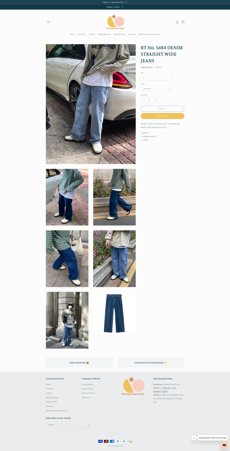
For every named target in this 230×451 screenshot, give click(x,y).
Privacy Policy (87, 384)
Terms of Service (88, 393)
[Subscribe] (88, 425)
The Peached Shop (117, 446)
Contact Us (86, 397)
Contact (49, 393)
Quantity (144, 95)
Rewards (49, 406)
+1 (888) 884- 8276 (168, 388)
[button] (48, 22)
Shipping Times (52, 397)
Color (143, 84)
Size (142, 73)
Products (49, 389)
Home (48, 384)
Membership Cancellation (56, 410)
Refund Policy (51, 402)
